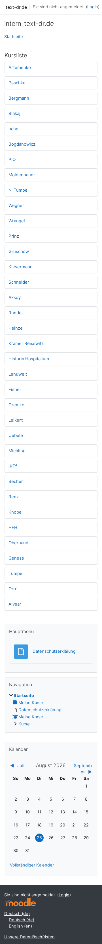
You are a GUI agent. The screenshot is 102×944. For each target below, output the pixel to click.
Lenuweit (17, 374)
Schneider (18, 282)
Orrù (13, 588)
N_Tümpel (18, 190)
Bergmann (18, 98)
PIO (12, 159)
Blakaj (14, 113)
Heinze (15, 328)
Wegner (16, 205)
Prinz (13, 236)
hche (13, 128)
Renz (13, 496)
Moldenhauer (21, 174)
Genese (16, 558)
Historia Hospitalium (28, 358)
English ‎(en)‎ (20, 926)
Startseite (13, 36)
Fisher (14, 389)
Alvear (14, 604)
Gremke (16, 404)
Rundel (15, 312)
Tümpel (16, 573)
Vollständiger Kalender (32, 865)
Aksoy (14, 297)
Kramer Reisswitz (26, 343)
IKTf (12, 466)
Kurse (24, 724)
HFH (12, 527)
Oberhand (18, 542)
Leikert (15, 420)
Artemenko (19, 67)
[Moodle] (20, 902)
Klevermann (20, 266)
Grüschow (18, 251)
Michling (17, 450)
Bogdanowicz (21, 144)
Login (92, 6)
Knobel (15, 512)
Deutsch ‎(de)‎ (17, 913)
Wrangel (16, 220)
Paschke (17, 82)
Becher (15, 481)
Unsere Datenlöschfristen (29, 936)
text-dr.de (16, 7)
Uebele (15, 435)
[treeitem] (51, 710)
